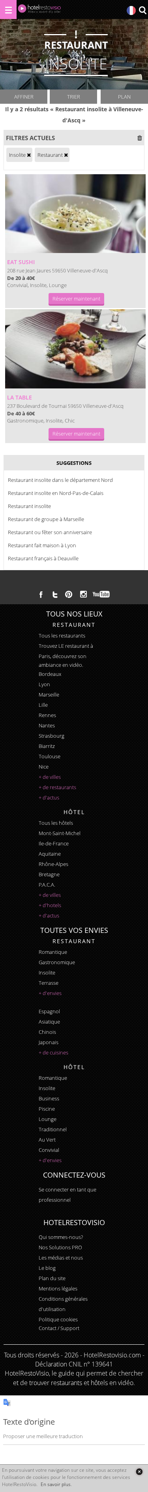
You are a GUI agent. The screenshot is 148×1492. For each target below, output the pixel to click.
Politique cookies (58, 1319)
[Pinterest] (68, 594)
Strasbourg (51, 735)
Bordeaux (50, 673)
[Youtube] (101, 594)
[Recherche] (142, 11)
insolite (47, 972)
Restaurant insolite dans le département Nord (60, 479)
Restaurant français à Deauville (43, 558)
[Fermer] (139, 1472)
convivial (49, 1149)
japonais (48, 1042)
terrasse (48, 982)
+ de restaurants (57, 787)
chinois (47, 1031)
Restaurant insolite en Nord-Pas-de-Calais (55, 493)
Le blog (47, 1267)
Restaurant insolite (29, 506)
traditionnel (53, 1129)
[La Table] (75, 348)
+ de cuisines (53, 1052)
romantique (53, 951)
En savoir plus (56, 1484)
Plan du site (52, 1278)
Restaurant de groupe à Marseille (46, 519)
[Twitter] (55, 594)
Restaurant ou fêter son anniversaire (50, 532)
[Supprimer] (29, 154)
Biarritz (47, 746)
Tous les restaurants (62, 635)
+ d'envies (50, 993)
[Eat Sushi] (75, 213)
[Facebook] (41, 594)
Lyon (44, 684)
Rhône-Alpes (53, 864)
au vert (47, 1139)
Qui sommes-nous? (61, 1237)
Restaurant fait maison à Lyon (42, 545)
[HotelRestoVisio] (39, 10)
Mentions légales (58, 1288)
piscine (47, 1108)
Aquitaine (50, 853)
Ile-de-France (54, 843)
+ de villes (50, 776)
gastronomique (57, 962)
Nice (44, 766)
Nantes (47, 725)
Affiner (24, 96)
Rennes (47, 715)
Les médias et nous (61, 1257)
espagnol (49, 1011)
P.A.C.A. (47, 884)
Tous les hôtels (56, 822)
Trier (73, 96)
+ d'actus (49, 797)
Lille (43, 704)
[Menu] (8, 9)
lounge (47, 1119)
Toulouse (49, 756)
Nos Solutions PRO (60, 1247)
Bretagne (49, 874)
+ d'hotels (50, 905)
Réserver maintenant (76, 298)
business (49, 1098)
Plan (124, 96)
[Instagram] (83, 595)
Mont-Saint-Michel (60, 833)
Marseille (49, 694)
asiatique (49, 1021)
